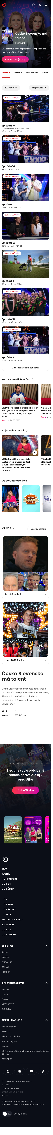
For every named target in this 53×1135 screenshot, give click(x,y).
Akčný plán (7, 1058)
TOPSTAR (6, 957)
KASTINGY (8, 924)
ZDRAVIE (5, 967)
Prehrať (22, 790)
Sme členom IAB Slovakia (12, 1092)
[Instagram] (19, 1071)
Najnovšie (37, 87)
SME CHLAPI (7, 962)
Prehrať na (11, 59)
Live (4, 868)
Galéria (46, 72)
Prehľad (6, 72)
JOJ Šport (8, 888)
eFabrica (40, 1104)
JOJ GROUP (9, 934)
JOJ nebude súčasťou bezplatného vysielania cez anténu (25, 1052)
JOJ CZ (6, 929)
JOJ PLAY (7, 904)
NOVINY (5, 989)
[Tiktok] (43, 1071)
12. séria (9, 87)
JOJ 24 (6, 883)
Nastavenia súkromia (11, 1088)
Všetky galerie (38, 529)
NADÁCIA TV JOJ (12, 919)
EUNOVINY (6, 1009)
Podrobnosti (32, 72)
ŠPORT (5, 999)
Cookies (5, 1085)
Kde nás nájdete (9, 1041)
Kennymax (18, 1104)
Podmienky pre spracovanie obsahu (17, 1081)
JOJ (4, 899)
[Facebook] (8, 1071)
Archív (6, 873)
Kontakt (5, 1095)
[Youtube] (31, 1071)
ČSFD (18, 43)
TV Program (9, 878)
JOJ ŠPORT (9, 909)
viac (27, 52)
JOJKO (6, 914)
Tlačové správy (9, 1026)
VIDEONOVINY (8, 1004)
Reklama (6, 1031)
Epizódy (18, 72)
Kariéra (5, 1046)
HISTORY (6, 972)
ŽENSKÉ (5, 952)
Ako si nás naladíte (11, 1036)
